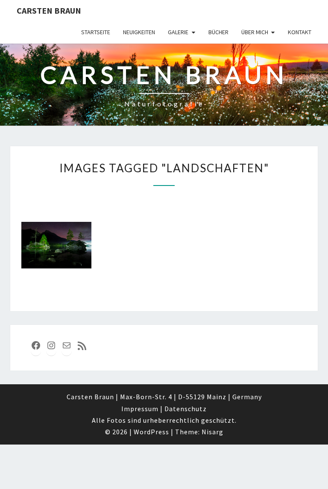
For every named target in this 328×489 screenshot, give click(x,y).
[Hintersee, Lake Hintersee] (56, 245)
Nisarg (212, 431)
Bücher (218, 32)
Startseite (95, 32)
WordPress (151, 431)
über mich (254, 32)
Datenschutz (185, 408)
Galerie (178, 32)
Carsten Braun (49, 10)
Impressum (139, 408)
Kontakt (299, 32)
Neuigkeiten (139, 32)
